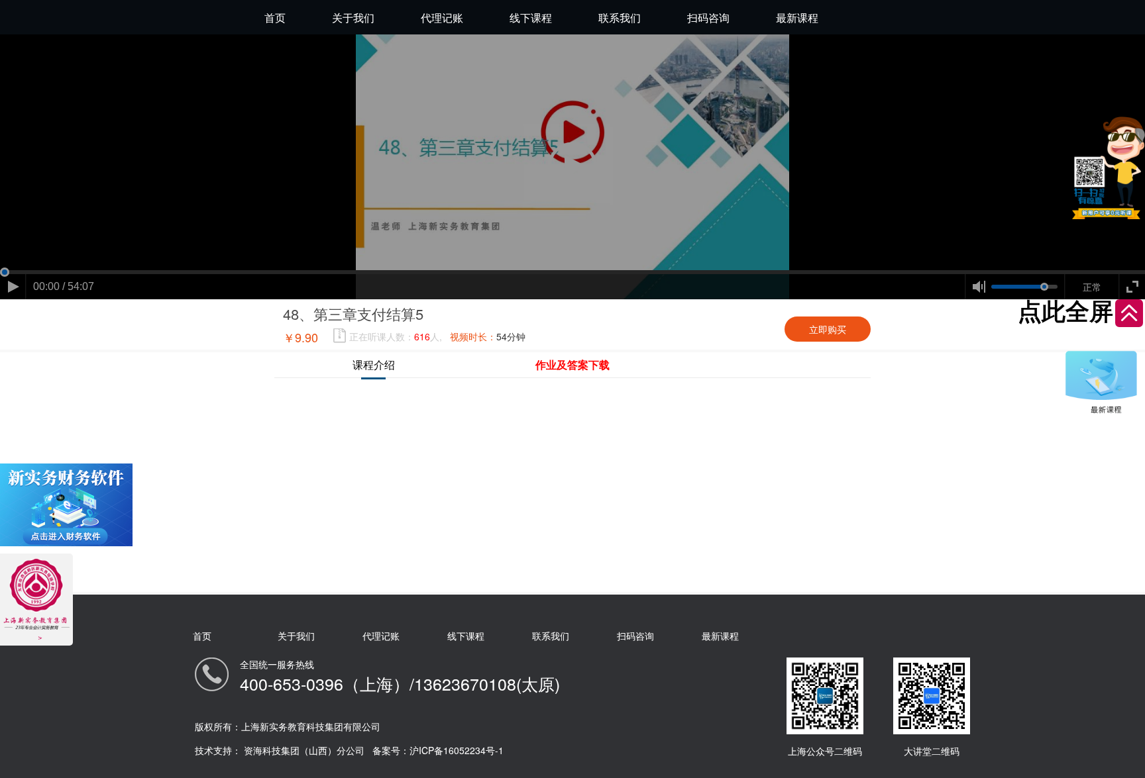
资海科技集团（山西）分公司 (304, 750)
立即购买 (827, 329)
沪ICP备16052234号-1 (456, 750)
